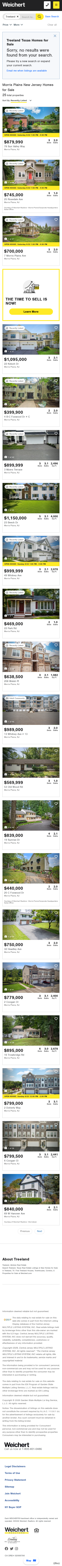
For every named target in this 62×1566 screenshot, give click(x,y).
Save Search (52, 16)
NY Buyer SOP (13, 1507)
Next (39, 1231)
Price (5, 24)
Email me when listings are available (27, 70)
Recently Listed (19, 100)
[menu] (56, 5)
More (16, 24)
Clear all (52, 24)
